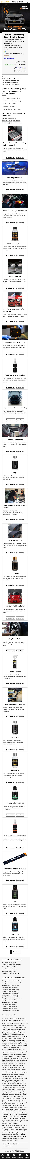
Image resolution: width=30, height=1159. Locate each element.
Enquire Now (10, 157)
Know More (20, 157)
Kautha (4, 1024)
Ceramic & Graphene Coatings (11, 965)
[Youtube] (17, 2)
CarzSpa (11, 981)
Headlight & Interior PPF (9, 969)
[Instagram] (15, 2)
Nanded (9, 1024)
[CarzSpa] (5, 2)
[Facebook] (13, 2)
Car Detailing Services (8, 971)
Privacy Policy (8, 1144)
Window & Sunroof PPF (8, 967)
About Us (16, 1144)
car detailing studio (21, 1018)
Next (17, 952)
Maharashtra (16, 1024)
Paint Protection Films (8, 962)
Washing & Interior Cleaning (10, 973)
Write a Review (9, 58)
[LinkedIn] (20, 2)
